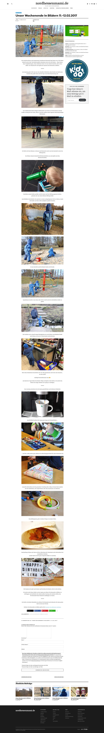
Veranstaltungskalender (62, 8)
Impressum (67, 718)
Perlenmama (80, 716)
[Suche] (12, 3)
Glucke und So (80, 714)
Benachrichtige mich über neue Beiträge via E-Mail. (32, 667)
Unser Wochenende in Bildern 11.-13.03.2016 (23, 698)
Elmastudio (23, 730)
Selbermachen (42, 719)
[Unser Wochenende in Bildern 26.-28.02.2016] (79, 692)
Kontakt (66, 714)
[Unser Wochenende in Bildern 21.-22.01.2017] (60, 692)
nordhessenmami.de (52, 3)
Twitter (87, 3)
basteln (54, 711)
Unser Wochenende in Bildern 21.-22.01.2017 (60, 698)
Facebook (90, 3)
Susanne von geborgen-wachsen (53, 607)
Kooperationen (68, 713)
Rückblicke (42, 716)
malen (46, 614)
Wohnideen (42, 722)
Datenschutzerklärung (43, 654)
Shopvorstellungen (43, 718)
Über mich (67, 711)
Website (23, 649)
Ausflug (32, 614)
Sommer (54, 713)
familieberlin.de (80, 719)
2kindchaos (80, 711)
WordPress (43, 729)
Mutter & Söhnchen (81, 713)
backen (54, 716)
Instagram (92, 3)
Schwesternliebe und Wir (82, 718)
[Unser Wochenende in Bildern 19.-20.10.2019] (42, 692)
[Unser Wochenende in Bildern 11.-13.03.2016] (24, 692)
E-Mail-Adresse (24, 644)
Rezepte (41, 714)
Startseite (34, 8)
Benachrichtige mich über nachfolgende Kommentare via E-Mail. (35, 665)
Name (22, 640)
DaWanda (42, 713)
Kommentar (24, 638)
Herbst (54, 718)
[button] (30, 611)
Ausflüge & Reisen (43, 711)
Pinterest (94, 3)
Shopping (52, 8)
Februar (42, 614)
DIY (53, 719)
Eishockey (37, 614)
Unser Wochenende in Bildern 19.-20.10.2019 (41, 698)
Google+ (96, 3)
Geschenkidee (55, 721)
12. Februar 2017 (22, 19)
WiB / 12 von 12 (18, 12)
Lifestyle (45, 8)
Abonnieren (82, 100)
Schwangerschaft (56, 714)
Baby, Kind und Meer (81, 721)
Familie (40, 8)
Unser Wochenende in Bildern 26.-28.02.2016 (78, 698)
